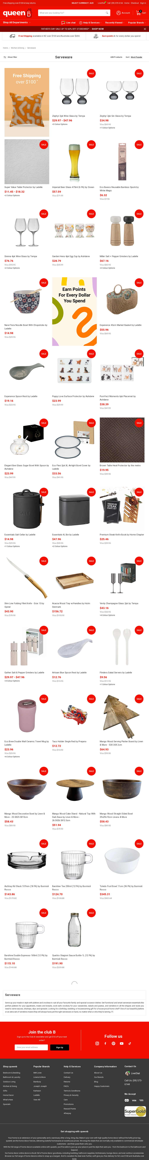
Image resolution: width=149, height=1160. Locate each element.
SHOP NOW (98, 29)
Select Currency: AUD (83, 3)
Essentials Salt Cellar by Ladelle (20, 534)
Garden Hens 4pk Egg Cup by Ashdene (71, 256)
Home (126, 3)
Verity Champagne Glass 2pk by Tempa (119, 603)
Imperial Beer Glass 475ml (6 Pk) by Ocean (73, 187)
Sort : (128, 57)
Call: (115, 3)
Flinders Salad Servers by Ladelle (116, 672)
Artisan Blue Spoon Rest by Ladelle (69, 672)
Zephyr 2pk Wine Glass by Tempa (68, 116)
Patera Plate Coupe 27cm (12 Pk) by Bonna (73, 1093)
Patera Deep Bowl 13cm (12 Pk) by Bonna (120, 1093)
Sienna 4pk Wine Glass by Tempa (21, 256)
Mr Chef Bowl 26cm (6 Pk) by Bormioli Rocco (122, 955)
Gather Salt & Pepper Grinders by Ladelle (24, 672)
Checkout (135, 3)
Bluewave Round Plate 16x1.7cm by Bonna (121, 1024)
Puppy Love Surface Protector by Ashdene (73, 396)
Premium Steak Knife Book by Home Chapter (122, 534)
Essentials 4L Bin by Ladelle (65, 534)
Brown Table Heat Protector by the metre (120, 465)
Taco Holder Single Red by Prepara (69, 741)
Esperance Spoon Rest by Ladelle (21, 396)
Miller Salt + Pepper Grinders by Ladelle (119, 256)
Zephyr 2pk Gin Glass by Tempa (115, 116)
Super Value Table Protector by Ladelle (24, 187)
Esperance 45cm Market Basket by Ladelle (120, 325)
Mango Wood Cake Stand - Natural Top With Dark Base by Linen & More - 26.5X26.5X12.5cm (74, 817)
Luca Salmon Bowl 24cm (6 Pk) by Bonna (25, 1093)
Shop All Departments (15, 22)
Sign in (143, 3)
